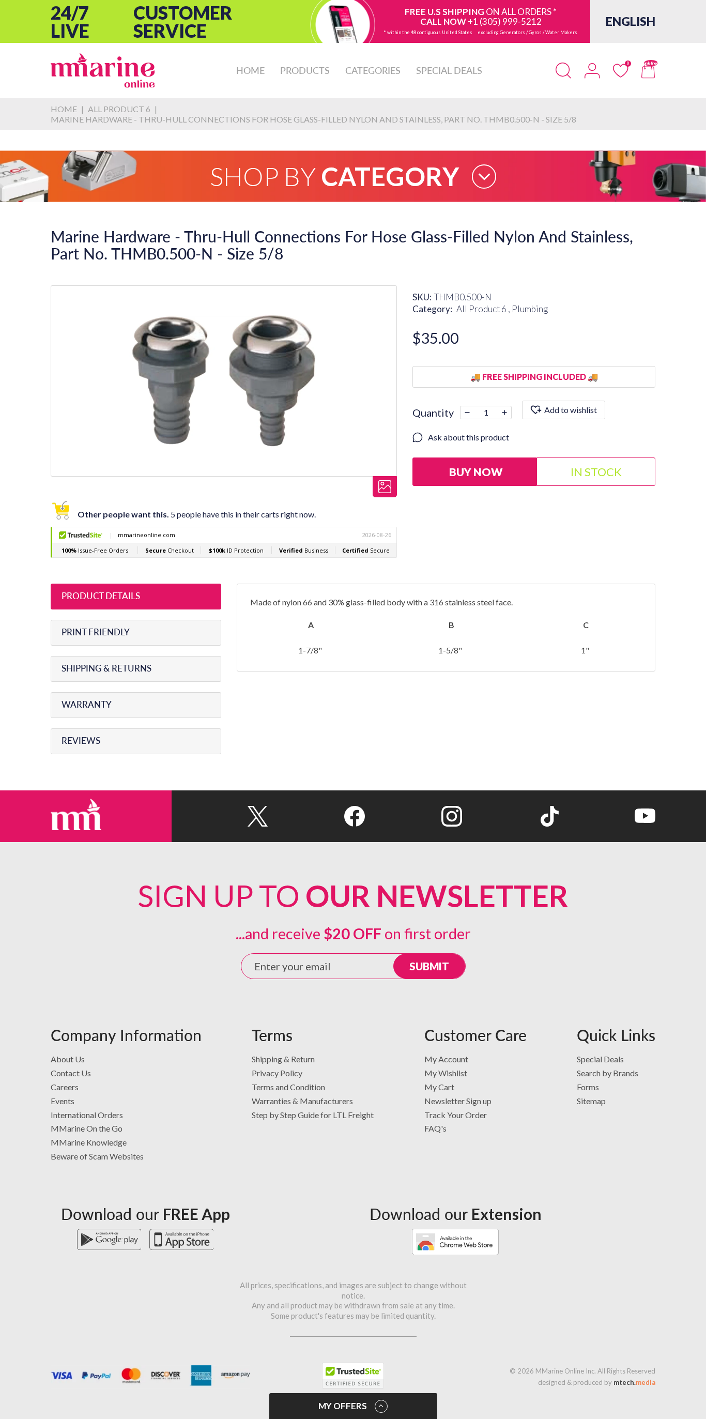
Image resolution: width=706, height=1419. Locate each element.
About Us (68, 1059)
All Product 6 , (484, 308)
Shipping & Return (283, 1059)
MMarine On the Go (86, 1128)
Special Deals (600, 1059)
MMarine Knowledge (89, 1142)
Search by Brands (607, 1073)
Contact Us (71, 1073)
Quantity (433, 412)
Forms (588, 1087)
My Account (446, 1059)
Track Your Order (455, 1115)
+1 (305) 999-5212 (505, 21)
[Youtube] (607, 816)
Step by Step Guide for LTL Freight (313, 1115)
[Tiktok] (510, 816)
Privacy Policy (277, 1073)
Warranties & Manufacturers (302, 1101)
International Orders (87, 1115)
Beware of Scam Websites (97, 1156)
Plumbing (530, 308)
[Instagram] (413, 816)
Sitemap (591, 1101)
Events (62, 1101)
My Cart (439, 1087)
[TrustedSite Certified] (353, 1376)
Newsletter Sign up (458, 1101)
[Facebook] (316, 816)
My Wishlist (445, 1073)
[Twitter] (220, 816)
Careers (65, 1087)
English (630, 21)
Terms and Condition (288, 1087)
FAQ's (435, 1128)
